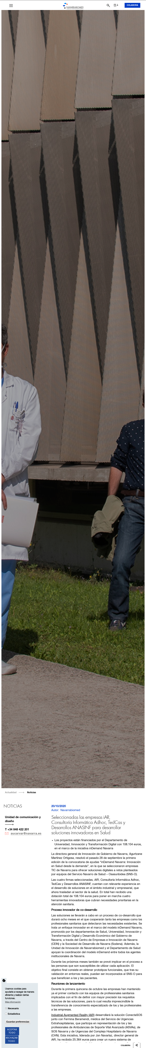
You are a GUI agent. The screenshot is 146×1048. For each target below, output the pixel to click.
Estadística (14, 1014)
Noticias (31, 792)
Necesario (13, 1008)
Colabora (132, 5)
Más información (13, 1002)
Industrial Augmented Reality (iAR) (73, 1015)
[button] (11, 5)
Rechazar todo (12, 1039)
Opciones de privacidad (4, 980)
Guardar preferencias (17, 1022)
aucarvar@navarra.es (26, 833)
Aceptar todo (12, 1031)
